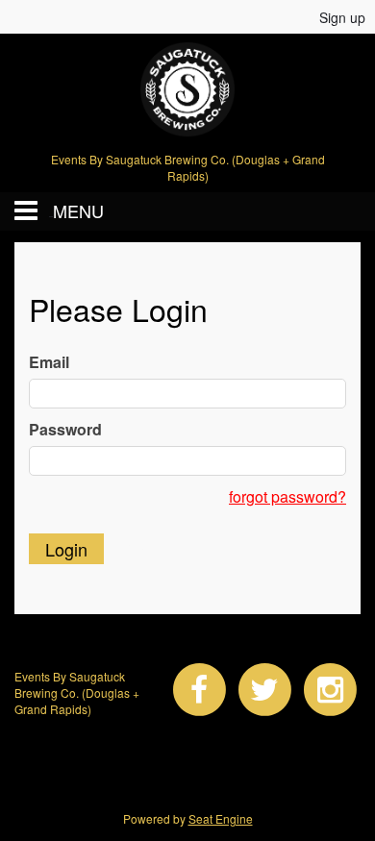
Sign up (342, 17)
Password (65, 429)
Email (49, 362)
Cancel (151, 548)
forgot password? (287, 496)
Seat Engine (220, 818)
